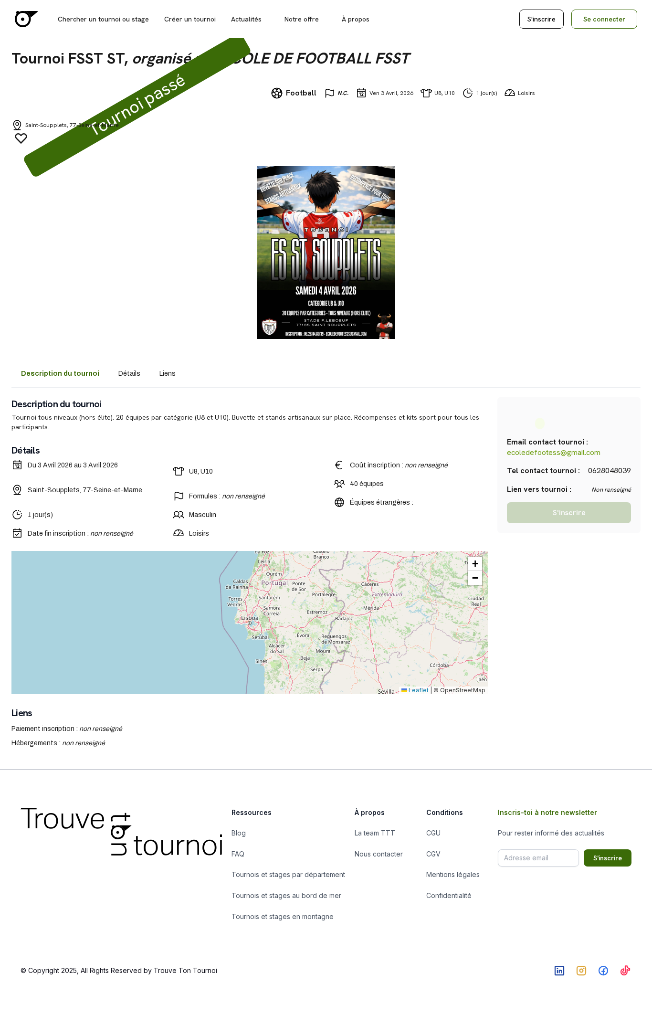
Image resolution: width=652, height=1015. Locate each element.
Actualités (246, 19)
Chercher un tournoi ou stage (103, 19)
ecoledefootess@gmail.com (553, 452)
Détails (129, 373)
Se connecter (604, 19)
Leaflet (418, 690)
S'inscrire (541, 19)
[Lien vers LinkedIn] (559, 970)
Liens (167, 373)
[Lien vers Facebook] (603, 970)
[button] (475, 564)
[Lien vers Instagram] (581, 970)
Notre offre (301, 19)
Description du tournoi (60, 373)
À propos (355, 19)
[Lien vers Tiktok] (625, 970)
